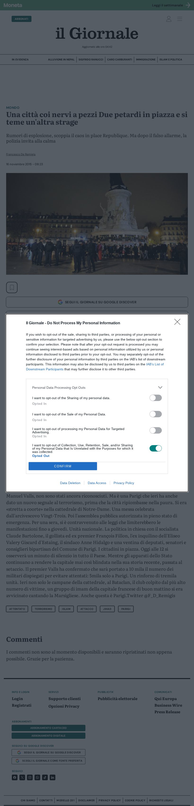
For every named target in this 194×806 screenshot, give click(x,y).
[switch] (156, 398)
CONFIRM (63, 466)
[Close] (178, 323)
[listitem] (97, 387)
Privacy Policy (124, 483)
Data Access (97, 483)
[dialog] (97, 403)
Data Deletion (70, 483)
